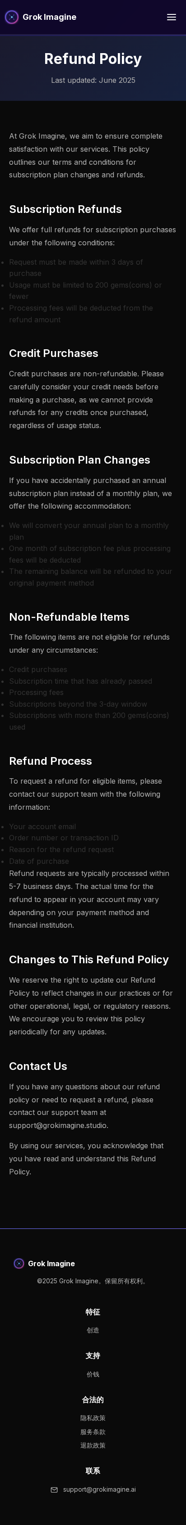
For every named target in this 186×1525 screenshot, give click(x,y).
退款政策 (93, 1445)
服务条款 (93, 1431)
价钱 (93, 1374)
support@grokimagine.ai (99, 1489)
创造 (93, 1330)
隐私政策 (93, 1417)
